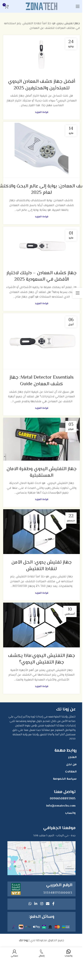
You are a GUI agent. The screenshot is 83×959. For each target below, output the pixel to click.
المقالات (71, 771)
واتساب (70, 813)
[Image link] (41, 858)
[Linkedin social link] (36, 904)
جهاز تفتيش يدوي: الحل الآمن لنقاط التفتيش (41, 566)
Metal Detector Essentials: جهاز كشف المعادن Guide (42, 381)
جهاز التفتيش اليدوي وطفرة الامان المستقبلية (41, 472)
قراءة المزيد (41, 112)
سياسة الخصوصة (65, 779)
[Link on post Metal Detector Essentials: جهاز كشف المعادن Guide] (41, 341)
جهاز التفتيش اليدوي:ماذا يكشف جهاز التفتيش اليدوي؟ (41, 659)
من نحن (71, 764)
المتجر (72, 757)
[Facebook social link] (53, 904)
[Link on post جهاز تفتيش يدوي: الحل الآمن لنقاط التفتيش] (41, 531)
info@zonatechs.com (61, 806)
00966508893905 (63, 798)
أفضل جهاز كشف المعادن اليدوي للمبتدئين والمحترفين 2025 (41, 85)
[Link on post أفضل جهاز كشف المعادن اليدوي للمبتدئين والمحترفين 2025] (41, 54)
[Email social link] (47, 904)
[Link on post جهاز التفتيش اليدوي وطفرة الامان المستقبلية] (41, 439)
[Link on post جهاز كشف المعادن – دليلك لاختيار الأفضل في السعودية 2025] (41, 245)
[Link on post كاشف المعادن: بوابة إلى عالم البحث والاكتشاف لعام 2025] (41, 150)
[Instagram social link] (41, 904)
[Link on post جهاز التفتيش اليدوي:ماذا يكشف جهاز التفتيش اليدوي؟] (41, 625)
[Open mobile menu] (77, 6)
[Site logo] (41, 6)
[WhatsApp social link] (30, 904)
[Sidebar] (77, 293)
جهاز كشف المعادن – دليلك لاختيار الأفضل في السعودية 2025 (41, 276)
